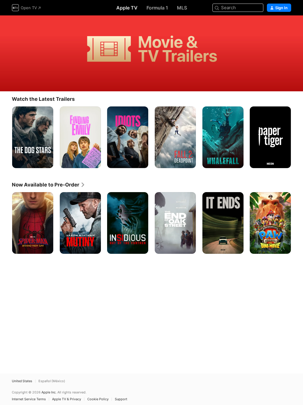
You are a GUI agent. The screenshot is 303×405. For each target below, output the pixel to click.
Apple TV (127, 8)
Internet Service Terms (29, 399)
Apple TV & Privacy (66, 399)
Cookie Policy (98, 399)
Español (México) (51, 381)
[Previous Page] (6, 137)
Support (121, 399)
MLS (182, 8)
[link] (48, 184)
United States (22, 381)
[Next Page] (297, 137)
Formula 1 (157, 8)
